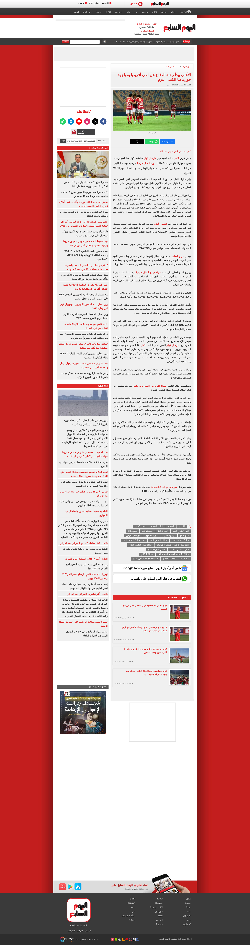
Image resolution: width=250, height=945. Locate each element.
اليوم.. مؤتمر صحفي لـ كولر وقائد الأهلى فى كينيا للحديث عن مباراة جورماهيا (144, 629)
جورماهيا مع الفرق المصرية (164, 487)
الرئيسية (186, 66)
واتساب (150, 141)
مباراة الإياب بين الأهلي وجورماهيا (150, 386)
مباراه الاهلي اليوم (158, 540)
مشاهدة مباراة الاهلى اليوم (145, 559)
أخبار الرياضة (171, 66)
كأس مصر (184, 535)
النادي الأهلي (156, 526)
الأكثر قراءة (103, 386)
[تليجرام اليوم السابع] (71, 121)
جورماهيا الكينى (133, 535)
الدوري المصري (152, 535)
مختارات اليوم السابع (97, 687)
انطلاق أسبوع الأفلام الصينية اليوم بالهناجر (86, 558)
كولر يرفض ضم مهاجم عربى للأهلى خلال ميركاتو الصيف (145, 607)
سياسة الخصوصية (75, 930)
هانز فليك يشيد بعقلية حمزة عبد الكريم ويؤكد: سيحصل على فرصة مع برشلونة (147, 42)
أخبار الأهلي (140, 526)
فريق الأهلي (178, 256)
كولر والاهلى (169, 535)
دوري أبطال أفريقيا (146, 163)
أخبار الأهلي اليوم (181, 531)
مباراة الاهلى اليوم (180, 540)
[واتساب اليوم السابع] (63, 121)
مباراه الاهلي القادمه (179, 549)
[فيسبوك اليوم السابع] (103, 121)
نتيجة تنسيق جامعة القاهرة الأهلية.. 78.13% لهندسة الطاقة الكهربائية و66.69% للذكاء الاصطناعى (86, 255)
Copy (63, 141)
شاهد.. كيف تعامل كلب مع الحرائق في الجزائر (84, 543)
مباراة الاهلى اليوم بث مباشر (176, 559)
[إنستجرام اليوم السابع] (87, 121)
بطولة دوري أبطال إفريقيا (148, 272)
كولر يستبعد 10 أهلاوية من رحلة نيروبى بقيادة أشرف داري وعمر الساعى (145, 650)
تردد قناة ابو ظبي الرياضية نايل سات (173, 545)
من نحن (88, 930)
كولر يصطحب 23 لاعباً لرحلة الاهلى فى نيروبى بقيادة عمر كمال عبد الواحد (146, 672)
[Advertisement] (125, 851)
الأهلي (182, 526)
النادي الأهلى (160, 224)
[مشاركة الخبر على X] (137, 141)
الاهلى (177, 158)
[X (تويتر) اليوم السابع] (95, 121)
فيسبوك (165, 141)
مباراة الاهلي (147, 554)
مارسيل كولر (150, 158)
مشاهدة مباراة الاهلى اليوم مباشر (173, 554)
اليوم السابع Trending (98, 148)
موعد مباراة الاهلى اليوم (134, 540)
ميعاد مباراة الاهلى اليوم (140, 545)
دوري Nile (132, 531)
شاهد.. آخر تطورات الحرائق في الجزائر (87, 594)
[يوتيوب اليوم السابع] (79, 121)
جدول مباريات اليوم (156, 549)
